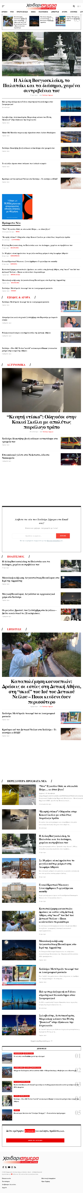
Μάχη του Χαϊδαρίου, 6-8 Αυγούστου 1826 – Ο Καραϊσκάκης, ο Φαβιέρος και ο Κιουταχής (45, 1070)
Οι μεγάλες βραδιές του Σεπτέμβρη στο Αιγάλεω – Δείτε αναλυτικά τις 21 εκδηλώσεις (29, 611)
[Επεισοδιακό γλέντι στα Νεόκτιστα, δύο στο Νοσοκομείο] (71, 459)
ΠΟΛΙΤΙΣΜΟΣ (15, 248)
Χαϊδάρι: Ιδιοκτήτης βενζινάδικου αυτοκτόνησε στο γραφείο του (28, 148)
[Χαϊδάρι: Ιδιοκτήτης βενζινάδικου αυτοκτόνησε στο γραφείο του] (71, 152)
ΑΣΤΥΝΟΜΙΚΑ (15, 240)
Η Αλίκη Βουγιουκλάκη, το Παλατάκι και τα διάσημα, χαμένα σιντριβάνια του (41, 85)
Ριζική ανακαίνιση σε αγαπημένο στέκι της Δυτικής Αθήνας (26, 332)
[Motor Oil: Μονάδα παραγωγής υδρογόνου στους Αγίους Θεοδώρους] (71, 137)
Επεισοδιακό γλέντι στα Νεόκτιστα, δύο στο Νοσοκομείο (25, 456)
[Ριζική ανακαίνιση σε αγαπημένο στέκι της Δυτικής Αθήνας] (71, 337)
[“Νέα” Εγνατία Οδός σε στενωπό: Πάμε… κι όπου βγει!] (19, 795)
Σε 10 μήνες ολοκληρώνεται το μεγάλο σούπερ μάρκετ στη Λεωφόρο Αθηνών (35, 253)
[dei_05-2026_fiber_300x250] (17, 206)
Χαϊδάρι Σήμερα (47, 95)
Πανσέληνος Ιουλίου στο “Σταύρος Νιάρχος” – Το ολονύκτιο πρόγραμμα (39, 1113)
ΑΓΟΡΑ (16, 1096)
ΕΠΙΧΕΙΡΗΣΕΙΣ (15, 256)
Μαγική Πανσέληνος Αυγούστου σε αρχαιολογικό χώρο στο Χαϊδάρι (28, 595)
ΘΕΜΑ (18, 232)
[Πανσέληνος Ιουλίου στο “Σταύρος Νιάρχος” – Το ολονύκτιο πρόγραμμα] (7, 1115)
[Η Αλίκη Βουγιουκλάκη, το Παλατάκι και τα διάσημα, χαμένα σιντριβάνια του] (41, 54)
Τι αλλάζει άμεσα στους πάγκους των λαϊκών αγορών (24, 163)
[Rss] (15, 1167)
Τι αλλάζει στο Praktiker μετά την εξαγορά (29, 1056)
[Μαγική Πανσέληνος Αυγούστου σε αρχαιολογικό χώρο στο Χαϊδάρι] (71, 598)
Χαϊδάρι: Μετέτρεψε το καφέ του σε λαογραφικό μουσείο (73, 18)
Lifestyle (14, 629)
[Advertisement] (41, 486)
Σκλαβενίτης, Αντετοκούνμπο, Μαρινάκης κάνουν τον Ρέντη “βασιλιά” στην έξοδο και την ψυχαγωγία (26, 118)
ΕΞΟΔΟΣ (13, 291)
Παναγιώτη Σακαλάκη (32, 1174)
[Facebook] (3, 1167)
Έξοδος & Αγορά (18, 297)
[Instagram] (12, 1167)
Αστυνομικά (16, 364)
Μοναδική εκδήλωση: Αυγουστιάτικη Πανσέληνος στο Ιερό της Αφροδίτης (46, 19)
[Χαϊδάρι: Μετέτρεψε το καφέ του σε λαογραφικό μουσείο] (60, 21)
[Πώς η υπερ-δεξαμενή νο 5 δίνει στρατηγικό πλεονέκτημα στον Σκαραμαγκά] (71, 106)
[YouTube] (9, 1167)
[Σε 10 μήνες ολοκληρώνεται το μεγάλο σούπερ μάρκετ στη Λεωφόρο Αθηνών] (19, 868)
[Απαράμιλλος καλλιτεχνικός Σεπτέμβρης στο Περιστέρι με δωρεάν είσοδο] (71, 321)
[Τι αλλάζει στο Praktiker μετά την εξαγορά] (7, 1058)
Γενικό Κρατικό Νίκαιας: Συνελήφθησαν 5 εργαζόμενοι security (29, 261)
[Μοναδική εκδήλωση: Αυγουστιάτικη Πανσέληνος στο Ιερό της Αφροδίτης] (34, 21)
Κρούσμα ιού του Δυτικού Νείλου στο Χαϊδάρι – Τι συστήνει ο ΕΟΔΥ (30, 179)
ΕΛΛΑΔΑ (16, 1082)
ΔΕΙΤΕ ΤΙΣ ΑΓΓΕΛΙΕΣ (35, 1140)
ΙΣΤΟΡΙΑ (27, 1067)
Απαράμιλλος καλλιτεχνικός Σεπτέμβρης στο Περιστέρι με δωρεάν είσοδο (29, 318)
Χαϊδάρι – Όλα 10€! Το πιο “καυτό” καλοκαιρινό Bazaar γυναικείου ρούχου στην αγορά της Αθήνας (29, 349)
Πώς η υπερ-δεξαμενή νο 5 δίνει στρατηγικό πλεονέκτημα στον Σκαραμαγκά (27, 103)
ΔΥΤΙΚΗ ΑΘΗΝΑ (18, 1067)
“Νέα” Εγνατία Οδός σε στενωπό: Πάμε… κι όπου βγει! (26, 229)
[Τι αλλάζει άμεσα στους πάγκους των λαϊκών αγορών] (71, 168)
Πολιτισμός (15, 556)
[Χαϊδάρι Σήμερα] (41, 6)
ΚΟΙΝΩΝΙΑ (14, 264)
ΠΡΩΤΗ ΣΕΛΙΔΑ (15, 274)
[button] (3, 6)
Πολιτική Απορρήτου (53, 541)
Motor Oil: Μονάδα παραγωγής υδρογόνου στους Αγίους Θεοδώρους (29, 132)
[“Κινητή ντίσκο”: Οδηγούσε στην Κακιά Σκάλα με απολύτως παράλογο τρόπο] (41, 390)
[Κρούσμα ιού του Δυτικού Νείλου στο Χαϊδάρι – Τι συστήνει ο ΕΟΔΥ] (71, 183)
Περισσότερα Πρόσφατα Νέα (27, 781)
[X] (5, 1167)
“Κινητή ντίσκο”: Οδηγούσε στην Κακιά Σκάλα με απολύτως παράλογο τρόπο (36, 237)
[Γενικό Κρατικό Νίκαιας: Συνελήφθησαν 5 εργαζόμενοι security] (19, 893)
